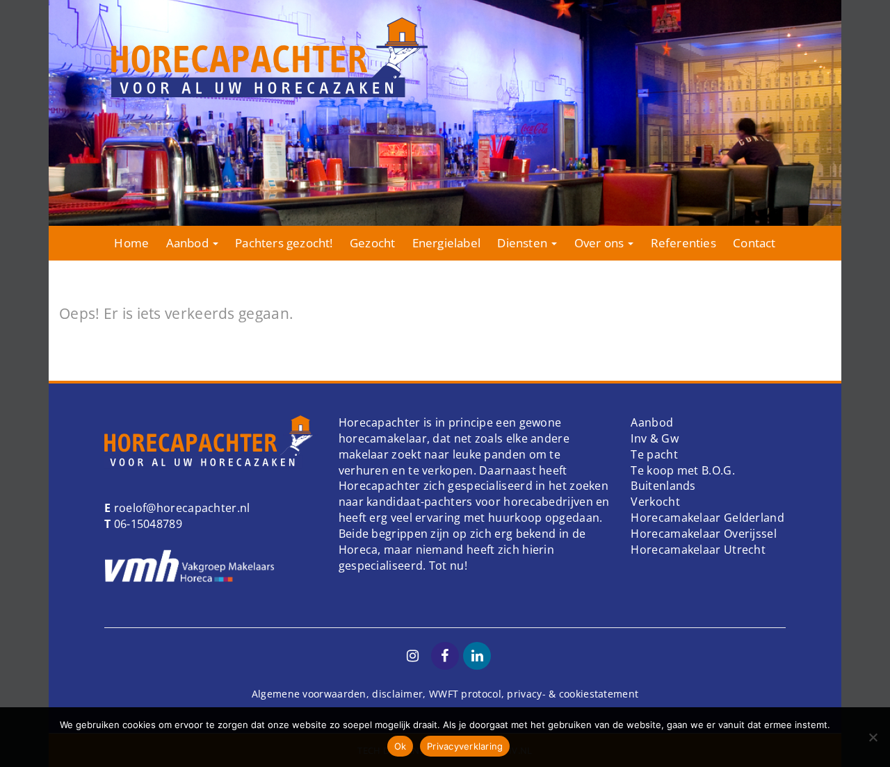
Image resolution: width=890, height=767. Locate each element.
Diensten (523, 243)
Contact (754, 243)
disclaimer (397, 693)
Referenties (683, 243)
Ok (400, 746)
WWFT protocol (465, 693)
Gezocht (372, 243)
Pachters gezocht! (283, 243)
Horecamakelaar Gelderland (707, 517)
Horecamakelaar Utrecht (698, 549)
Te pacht (654, 454)
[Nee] (873, 737)
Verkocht (655, 501)
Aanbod (188, 243)
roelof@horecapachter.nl (180, 508)
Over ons (600, 243)
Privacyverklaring (465, 746)
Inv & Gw (654, 438)
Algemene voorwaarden (309, 693)
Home (131, 243)
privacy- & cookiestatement (572, 693)
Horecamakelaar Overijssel (704, 533)
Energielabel (446, 243)
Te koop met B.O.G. (682, 470)
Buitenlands (663, 485)
